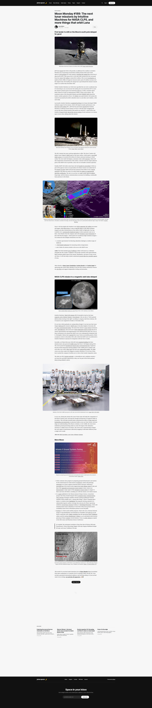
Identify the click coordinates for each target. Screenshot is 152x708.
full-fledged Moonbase (85, 505)
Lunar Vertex (87, 327)
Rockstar (58, 510)
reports (61, 71)
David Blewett (61, 329)
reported (84, 106)
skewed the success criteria (75, 112)
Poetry (69, 2)
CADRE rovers (73, 344)
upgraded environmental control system (72, 488)
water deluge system (85, 486)
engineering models (85, 349)
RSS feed (81, 679)
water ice (79, 90)
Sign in (105, 2)
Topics (73, 2)
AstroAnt (87, 159)
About (50, 2)
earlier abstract (88, 518)
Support (78, 2)
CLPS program (62, 74)
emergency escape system (81, 490)
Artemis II (79, 482)
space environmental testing (63, 327)
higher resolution (73, 514)
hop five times (79, 228)
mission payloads (69, 356)
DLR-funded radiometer (63, 245)
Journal (85, 679)
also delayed (76, 317)
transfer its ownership (84, 166)
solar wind (92, 420)
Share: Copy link (76, 582)
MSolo (76, 96)
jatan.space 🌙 (42, 3)
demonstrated (59, 490)
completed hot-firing (76, 103)
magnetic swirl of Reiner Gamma (63, 317)
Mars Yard (69, 349)
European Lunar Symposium (87, 233)
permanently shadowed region (71, 232)
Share (95, 26)
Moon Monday (56, 2)
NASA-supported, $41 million (84, 226)
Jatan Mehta (61, 26)
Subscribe (112, 2)
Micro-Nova (67, 228)
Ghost (114, 679)
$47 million (66, 78)
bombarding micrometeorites (62, 422)
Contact (83, 2)
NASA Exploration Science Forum (82, 329)
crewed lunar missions (67, 505)
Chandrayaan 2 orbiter (74, 516)
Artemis (68, 518)
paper (60, 494)
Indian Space (63, 2)
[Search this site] (102, 3)
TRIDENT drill (85, 94)
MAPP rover (70, 155)
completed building (83, 342)
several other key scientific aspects (88, 256)
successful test (60, 486)
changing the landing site (83, 74)
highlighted (72, 501)
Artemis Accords (61, 169)
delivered (61, 326)
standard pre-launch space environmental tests (78, 345)
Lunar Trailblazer (72, 250)
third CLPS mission (69, 315)
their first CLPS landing (60, 106)
